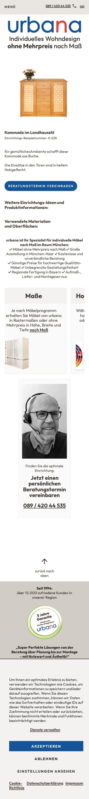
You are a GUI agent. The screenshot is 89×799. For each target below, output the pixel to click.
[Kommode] (44, 90)
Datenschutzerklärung (45, 783)
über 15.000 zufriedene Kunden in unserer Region (44, 593)
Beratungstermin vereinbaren (40, 186)
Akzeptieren (46, 746)
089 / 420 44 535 (58, 6)
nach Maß (39, 329)
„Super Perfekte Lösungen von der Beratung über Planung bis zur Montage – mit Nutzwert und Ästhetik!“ (44, 654)
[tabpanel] (44, 90)
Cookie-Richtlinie (16, 785)
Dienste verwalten (45, 729)
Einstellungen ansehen (46, 771)
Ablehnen (46, 758)
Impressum (74, 783)
